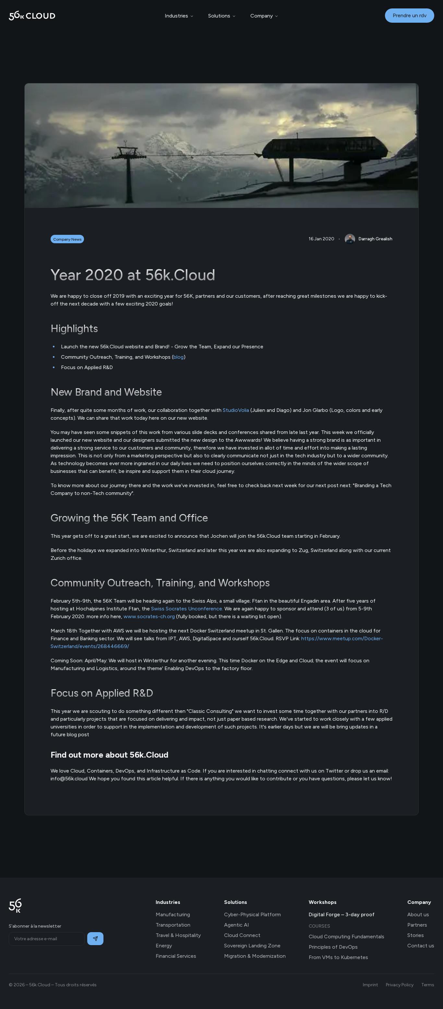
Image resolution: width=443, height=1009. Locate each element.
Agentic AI (236, 925)
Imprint (370, 985)
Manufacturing (173, 914)
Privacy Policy (399, 985)
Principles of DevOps (333, 947)
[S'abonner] (95, 938)
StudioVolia (236, 410)
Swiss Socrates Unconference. (187, 609)
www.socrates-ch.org (149, 616)
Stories (415, 935)
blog (179, 357)
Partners (417, 925)
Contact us (420, 946)
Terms (427, 985)
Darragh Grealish (375, 239)
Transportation (173, 925)
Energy (164, 946)
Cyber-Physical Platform (252, 914)
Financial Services (176, 956)
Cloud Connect (242, 935)
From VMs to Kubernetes (338, 957)
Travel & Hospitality (178, 935)
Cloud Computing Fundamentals (346, 936)
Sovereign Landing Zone (252, 946)
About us (418, 914)
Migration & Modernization (255, 956)
